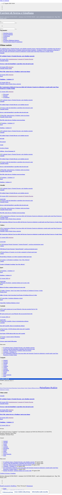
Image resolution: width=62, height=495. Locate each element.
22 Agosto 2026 (4, 82)
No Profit (2, 138)
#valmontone (6, 36)
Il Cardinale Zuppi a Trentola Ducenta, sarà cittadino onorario (17, 56)
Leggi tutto (3, 199)
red (9, 82)
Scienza (5, 452)
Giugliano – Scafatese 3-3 (7, 79)
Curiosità (2, 310)
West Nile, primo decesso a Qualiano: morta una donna (15, 71)
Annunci (5, 360)
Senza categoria (17, 84)
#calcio (5, 39)
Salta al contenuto (4, 0)
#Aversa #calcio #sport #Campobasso (12, 41)
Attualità (2, 53)
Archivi (2, 380)
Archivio (2, 148)
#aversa (5, 37)
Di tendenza (6, 97)
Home (4, 488)
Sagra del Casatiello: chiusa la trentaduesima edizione (12, 325)
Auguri (5, 364)
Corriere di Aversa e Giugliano (17, 12)
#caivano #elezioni (8, 34)
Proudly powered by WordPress (8, 486)
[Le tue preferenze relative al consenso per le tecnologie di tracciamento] (7, 492)
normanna (7, 389)
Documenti (3, 141)
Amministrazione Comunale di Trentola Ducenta (20, 59)
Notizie (6, 60)
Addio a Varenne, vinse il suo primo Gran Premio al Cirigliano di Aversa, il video (18, 295)
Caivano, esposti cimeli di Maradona (8, 341)
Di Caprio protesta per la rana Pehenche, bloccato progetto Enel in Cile (16, 313)
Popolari (5, 95)
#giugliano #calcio (8, 33)
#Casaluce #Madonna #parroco (11, 40)
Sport (1, 76)
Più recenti (6, 94)
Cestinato (5, 366)
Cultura (7, 84)
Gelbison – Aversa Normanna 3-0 (7, 151)
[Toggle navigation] (0, 21)
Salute (10, 68)
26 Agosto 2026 (4, 59)
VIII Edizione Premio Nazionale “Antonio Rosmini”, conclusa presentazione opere (19, 249)
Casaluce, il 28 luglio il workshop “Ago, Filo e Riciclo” (12, 264)
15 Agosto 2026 (4, 317)
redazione (10, 67)
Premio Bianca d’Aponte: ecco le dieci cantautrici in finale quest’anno (16, 256)
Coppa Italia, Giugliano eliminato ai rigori (10, 302)
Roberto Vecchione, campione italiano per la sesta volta (12, 287)
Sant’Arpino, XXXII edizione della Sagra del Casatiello (12, 333)
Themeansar (29, 486)
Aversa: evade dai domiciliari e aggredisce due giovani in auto (17, 63)
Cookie (1, 144)
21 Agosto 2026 (4, 91)
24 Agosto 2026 (4, 67)
